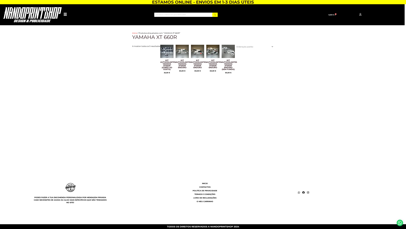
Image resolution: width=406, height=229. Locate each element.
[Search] (215, 15)
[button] (400, 223)
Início (134, 33)
